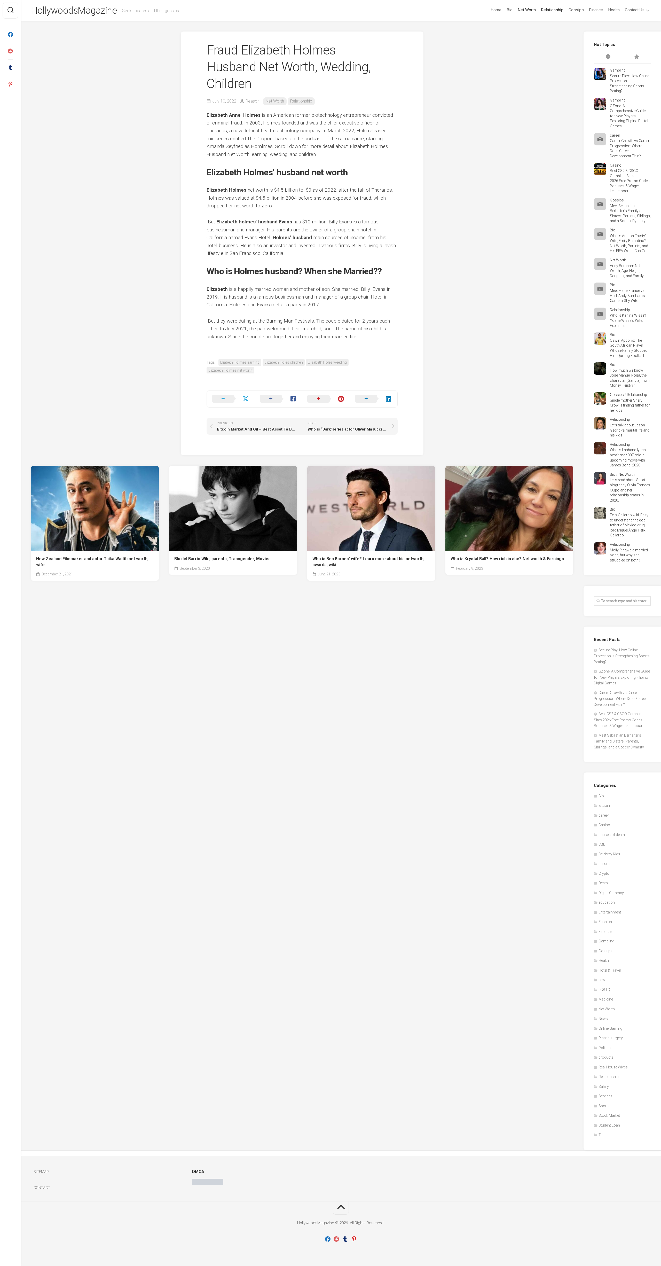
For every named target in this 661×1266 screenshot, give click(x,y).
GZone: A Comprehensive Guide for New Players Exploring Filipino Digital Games (629, 116)
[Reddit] (10, 51)
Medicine (606, 999)
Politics (605, 1048)
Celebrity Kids (609, 854)
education (607, 902)
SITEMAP (41, 1172)
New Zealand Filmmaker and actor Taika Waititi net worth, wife (92, 561)
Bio (510, 9)
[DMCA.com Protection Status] (207, 1184)
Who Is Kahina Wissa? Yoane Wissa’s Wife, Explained (628, 320)
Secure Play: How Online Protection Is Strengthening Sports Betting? (622, 656)
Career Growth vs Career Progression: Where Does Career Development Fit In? (620, 699)
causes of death (612, 835)
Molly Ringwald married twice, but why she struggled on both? (629, 555)
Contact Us (634, 9)
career (615, 135)
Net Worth (527, 9)
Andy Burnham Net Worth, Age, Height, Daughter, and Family (627, 271)
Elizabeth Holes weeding (327, 362)
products (606, 1057)
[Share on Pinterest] (326, 399)
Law (602, 980)
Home (496, 9)
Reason (252, 101)
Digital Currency (611, 893)
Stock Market (609, 1115)
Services (605, 1096)
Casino (615, 165)
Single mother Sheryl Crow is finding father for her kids (630, 405)
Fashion (605, 922)
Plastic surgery (611, 1038)
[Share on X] (231, 399)
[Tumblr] (10, 67)
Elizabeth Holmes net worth (230, 370)
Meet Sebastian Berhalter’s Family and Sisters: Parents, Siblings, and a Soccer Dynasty (619, 741)
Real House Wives (613, 1067)
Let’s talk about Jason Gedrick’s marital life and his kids (629, 430)
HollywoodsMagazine (74, 10)
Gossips (576, 9)
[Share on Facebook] (278, 399)
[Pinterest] (10, 84)
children (605, 864)
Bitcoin (604, 805)
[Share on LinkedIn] (374, 399)
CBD (602, 844)
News (603, 1019)
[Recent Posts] (608, 57)
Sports (604, 1106)
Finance (596, 9)
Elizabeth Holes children (283, 362)
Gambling (618, 70)
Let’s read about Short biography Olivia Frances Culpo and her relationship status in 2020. (630, 490)
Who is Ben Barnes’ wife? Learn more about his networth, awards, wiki (368, 561)
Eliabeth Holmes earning (239, 362)
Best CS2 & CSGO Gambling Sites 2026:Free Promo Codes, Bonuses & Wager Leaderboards (630, 181)
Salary (604, 1086)
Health (614, 9)
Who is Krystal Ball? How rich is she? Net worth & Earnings (507, 558)
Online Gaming (610, 1028)
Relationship (552, 9)
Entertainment (610, 912)
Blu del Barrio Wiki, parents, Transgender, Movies (222, 558)
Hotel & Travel (610, 970)
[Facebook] (10, 34)
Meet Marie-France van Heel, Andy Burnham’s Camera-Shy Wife (628, 295)
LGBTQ (604, 990)
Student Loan (609, 1125)
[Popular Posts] (636, 57)
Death (603, 883)
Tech (603, 1135)
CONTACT (42, 1188)
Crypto (604, 873)
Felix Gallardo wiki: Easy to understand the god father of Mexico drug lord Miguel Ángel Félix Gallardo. (629, 525)
